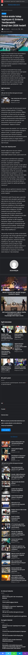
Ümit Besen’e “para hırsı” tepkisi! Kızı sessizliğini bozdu (18, 457)
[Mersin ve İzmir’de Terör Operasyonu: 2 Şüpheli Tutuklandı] (6, 556)
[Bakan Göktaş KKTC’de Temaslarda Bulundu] (6, 444)
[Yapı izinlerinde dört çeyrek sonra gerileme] (5, 100)
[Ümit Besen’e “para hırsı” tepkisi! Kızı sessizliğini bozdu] (6, 458)
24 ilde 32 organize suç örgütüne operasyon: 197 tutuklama (18, 547)
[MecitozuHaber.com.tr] (14, 5)
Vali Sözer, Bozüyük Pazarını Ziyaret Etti (20, 367)
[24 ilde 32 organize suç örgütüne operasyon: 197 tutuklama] (6, 548)
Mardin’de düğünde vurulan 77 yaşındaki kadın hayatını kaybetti (18, 533)
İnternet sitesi (4, 415)
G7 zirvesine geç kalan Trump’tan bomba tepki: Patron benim (18, 525)
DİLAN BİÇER (6, 29)
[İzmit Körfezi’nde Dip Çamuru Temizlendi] (6, 498)
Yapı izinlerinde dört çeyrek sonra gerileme (17, 468)
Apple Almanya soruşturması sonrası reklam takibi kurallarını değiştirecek (21, 346)
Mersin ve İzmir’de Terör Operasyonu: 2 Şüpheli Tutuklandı (18, 555)
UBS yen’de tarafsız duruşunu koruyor (12, 93)
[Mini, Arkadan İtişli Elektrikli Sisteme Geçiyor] (6, 563)
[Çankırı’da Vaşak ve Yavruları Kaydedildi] (6, 491)
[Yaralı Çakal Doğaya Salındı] (6, 451)
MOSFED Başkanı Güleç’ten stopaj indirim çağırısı (6, 368)
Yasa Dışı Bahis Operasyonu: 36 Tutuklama (5, 353)
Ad (2, 403)
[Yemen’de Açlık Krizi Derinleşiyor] (6, 541)
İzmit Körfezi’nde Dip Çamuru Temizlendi (17, 496)
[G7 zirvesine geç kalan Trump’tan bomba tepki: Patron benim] (6, 526)
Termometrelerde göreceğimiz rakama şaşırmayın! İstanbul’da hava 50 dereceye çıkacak (18, 578)
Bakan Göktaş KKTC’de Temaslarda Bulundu (17, 442)
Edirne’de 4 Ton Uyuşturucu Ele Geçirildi (18, 503)
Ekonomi (10, 10)
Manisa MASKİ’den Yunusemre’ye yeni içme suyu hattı (18, 569)
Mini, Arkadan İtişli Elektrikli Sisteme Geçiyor (18, 561)
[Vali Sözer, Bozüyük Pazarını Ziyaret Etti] (21, 362)
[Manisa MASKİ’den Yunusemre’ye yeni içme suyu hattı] (6, 570)
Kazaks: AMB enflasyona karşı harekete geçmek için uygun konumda (7, 336)
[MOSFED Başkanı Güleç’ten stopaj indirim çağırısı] (7, 362)
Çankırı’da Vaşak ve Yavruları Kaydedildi (17, 489)
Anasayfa (5, 10)
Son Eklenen (14, 436)
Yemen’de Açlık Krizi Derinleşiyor (17, 540)
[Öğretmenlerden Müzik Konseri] (6, 484)
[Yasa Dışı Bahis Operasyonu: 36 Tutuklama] (7, 346)
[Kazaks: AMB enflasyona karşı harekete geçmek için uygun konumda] (7, 329)
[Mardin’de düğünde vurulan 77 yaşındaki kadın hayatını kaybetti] (6, 534)
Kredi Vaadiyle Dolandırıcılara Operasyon (19, 335)
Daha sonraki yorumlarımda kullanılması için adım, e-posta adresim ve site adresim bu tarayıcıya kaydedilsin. (13, 423)
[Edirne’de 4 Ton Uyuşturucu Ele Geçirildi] (6, 505)
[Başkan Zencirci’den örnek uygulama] (6, 512)
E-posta (3, 409)
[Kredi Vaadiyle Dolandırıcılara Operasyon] (21, 329)
